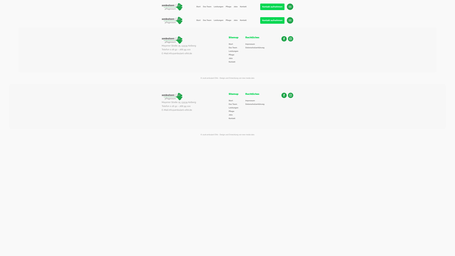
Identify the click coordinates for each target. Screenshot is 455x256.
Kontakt (243, 7)
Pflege (228, 7)
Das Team (207, 7)
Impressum (250, 44)
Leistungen (218, 7)
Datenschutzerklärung (254, 48)
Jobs (236, 7)
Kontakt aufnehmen (272, 6)
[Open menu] (290, 7)
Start (198, 7)
